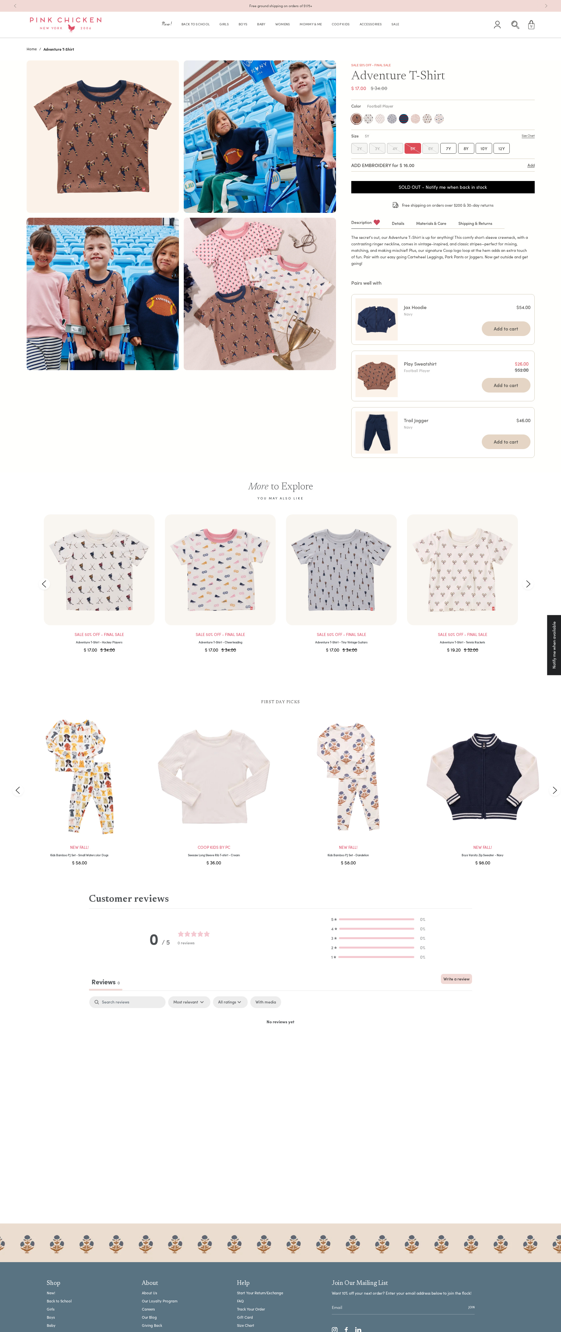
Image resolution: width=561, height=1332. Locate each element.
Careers (148, 1309)
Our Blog (149, 1317)
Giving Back (152, 1325)
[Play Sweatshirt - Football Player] (376, 376)
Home (32, 48)
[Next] (546, 6)
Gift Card (245, 1317)
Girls (51, 1309)
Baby (51, 1325)
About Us (149, 1292)
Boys (51, 1317)
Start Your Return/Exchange (260, 1292)
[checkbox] (265, 1002)
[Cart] (531, 25)
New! (51, 1292)
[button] (167, 24)
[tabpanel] (280, 1044)
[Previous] (15, 6)
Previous (44, 584)
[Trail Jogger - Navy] (376, 432)
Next (528, 584)
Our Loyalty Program (160, 1301)
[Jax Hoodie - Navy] (376, 319)
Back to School (59, 1301)
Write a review (456, 978)
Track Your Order (251, 1309)
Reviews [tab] (106, 981)
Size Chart (245, 1325)
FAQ (240, 1301)
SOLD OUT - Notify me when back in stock (443, 187)
